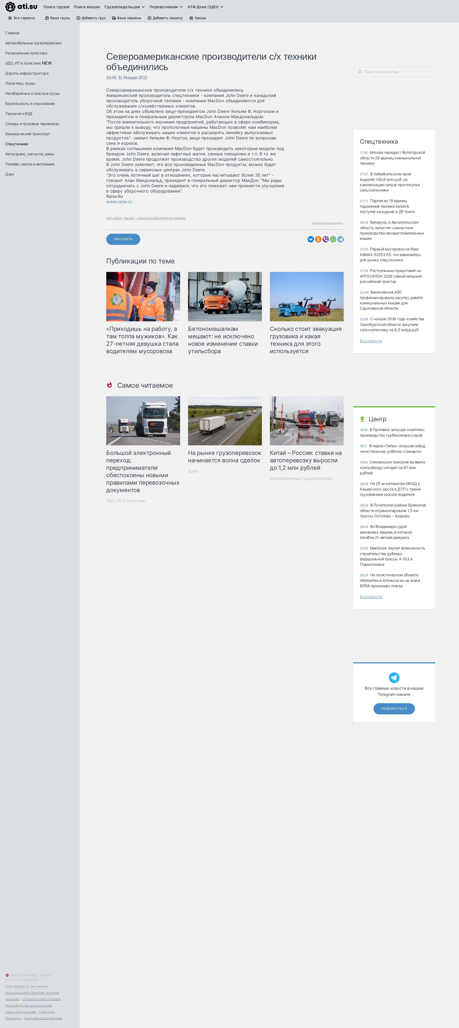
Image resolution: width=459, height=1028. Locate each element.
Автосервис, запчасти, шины (29, 154)
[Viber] (325, 239)
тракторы (47, 1011)
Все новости (371, 341)
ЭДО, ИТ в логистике (23, 63)
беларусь (13, 1018)
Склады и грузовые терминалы (32, 123)
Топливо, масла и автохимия (29, 164)
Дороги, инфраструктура (26, 73)
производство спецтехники (28, 1005)
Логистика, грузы (20, 83)
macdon (129, 218)
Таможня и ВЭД (18, 113)
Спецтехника (16, 144)
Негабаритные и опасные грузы (32, 93)
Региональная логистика (26, 53)
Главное (12, 33)
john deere (114, 218)
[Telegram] (340, 239)
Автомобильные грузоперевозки (33, 43)
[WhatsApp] (333, 239)
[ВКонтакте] (311, 239)
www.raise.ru (119, 201)
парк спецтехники (20, 1011)
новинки (12, 999)
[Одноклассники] (318, 239)
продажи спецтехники (43, 1018)
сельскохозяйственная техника (32, 992)
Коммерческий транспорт (27, 133)
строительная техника (41, 999)
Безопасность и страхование (30, 103)
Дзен (9, 174)
